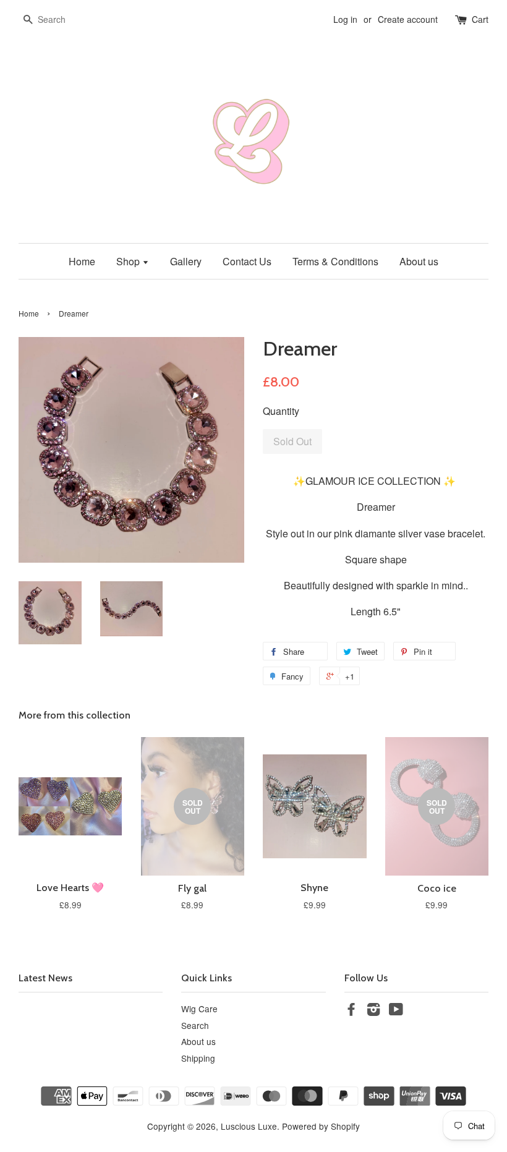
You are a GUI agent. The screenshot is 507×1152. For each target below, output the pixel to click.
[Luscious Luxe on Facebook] (351, 1011)
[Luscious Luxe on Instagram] (373, 1011)
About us (418, 261)
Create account (408, 19)
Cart (480, 19)
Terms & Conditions (335, 261)
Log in (345, 19)
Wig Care (199, 1008)
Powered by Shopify (321, 1126)
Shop (129, 261)
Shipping (198, 1058)
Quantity (281, 411)
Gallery (186, 261)
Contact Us (247, 261)
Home (82, 261)
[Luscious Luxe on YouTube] (396, 1011)
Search (195, 1025)
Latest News (45, 978)
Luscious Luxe (249, 1126)
